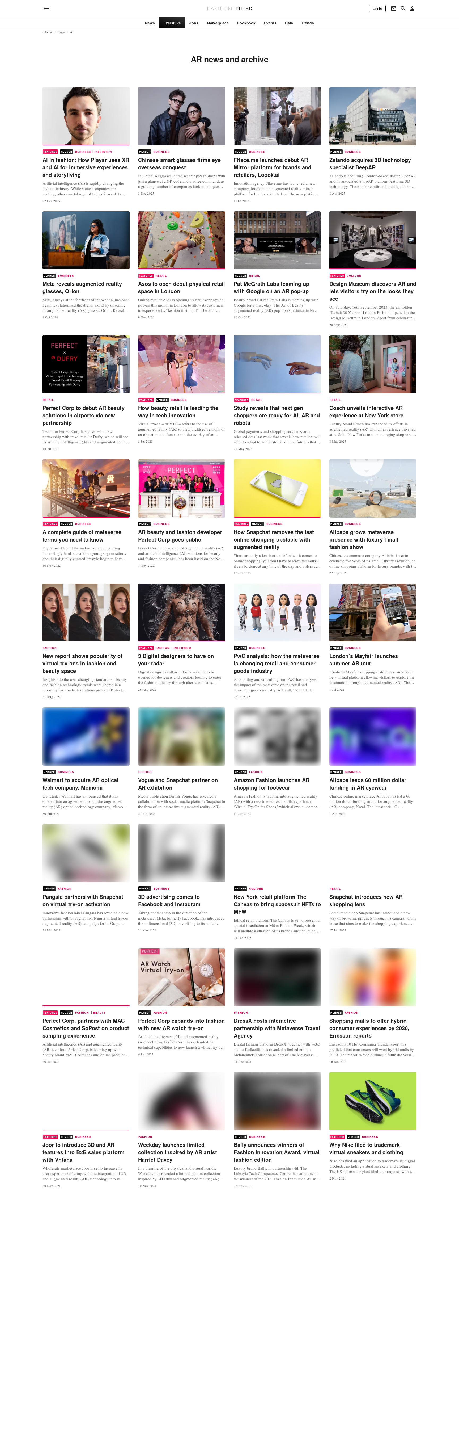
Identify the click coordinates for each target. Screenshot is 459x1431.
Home (48, 32)
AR (72, 32)
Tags (61, 32)
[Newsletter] (393, 8)
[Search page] (403, 8)
